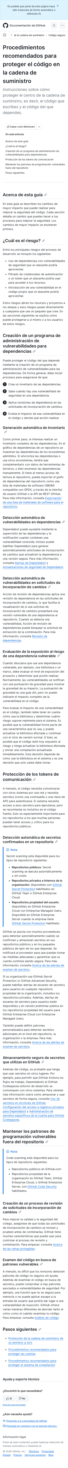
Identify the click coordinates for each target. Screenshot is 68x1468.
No (23, 1398)
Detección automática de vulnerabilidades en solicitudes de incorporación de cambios (31, 582)
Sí (11, 1398)
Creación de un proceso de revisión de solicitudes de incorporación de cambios (33, 1207)
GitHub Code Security (42, 1186)
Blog (51, 1454)
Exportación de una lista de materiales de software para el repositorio (33, 502)
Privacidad (48, 1451)
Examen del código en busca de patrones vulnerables (29, 1262)
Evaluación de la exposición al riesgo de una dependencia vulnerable (33, 653)
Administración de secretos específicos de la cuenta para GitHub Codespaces (33, 1115)
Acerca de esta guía (23, 194)
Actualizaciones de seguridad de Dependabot (33, 567)
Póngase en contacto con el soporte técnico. (31, 1425)
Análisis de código (47, 1317)
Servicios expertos (35, 1454)
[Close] (58, 6)
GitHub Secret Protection (28, 923)
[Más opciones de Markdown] (39, 127)
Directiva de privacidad (14, 1404)
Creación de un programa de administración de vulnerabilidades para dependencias (32, 343)
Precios (17, 1454)
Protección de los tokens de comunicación (31, 777)
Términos (34, 1451)
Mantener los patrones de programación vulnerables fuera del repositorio (29, 1136)
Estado (7, 1454)
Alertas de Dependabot (30, 563)
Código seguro (56, 35)
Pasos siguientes (20, 1329)
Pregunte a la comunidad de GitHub (26, 1420)
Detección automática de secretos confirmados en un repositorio (32, 839)
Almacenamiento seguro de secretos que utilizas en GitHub (34, 1060)
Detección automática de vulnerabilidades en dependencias (32, 520)
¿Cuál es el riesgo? (22, 240)
